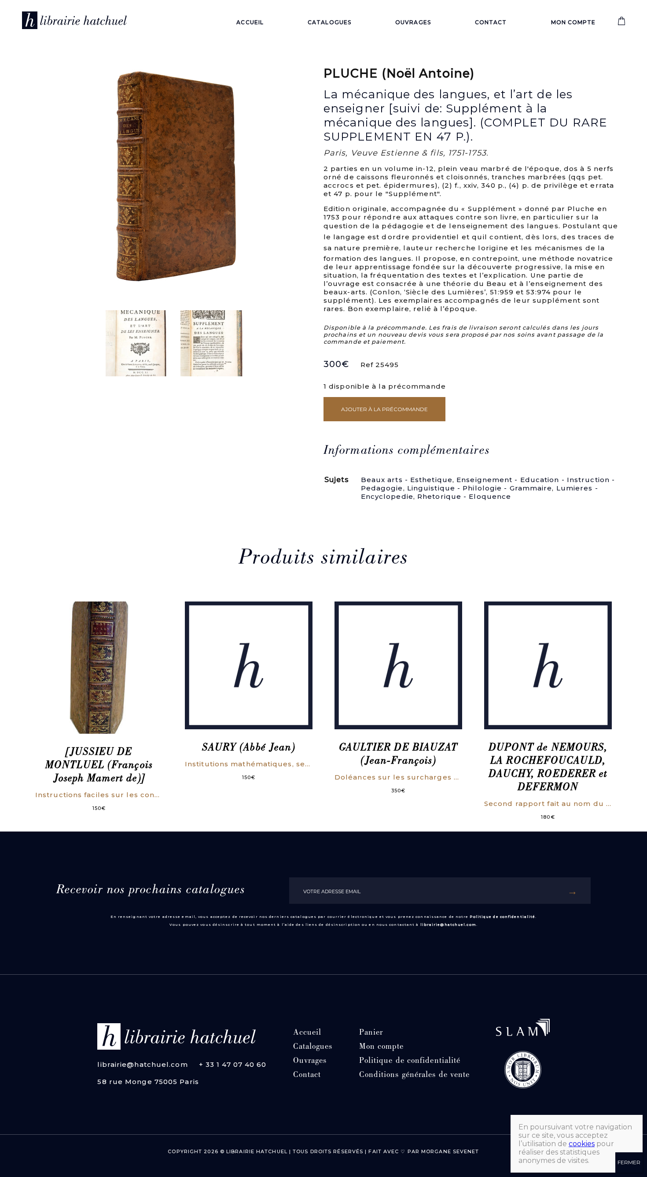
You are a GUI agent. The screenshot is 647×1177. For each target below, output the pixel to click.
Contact (491, 22)
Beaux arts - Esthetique (406, 479)
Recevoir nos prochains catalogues (150, 890)
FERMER (629, 1162)
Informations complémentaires (407, 451)
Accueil (250, 22)
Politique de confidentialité (502, 916)
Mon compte (573, 22)
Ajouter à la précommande (384, 409)
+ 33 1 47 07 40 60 (233, 1064)
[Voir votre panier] (621, 23)
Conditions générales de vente (414, 1075)
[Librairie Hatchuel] (74, 22)
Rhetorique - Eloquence (464, 496)
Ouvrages (413, 22)
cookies (582, 1144)
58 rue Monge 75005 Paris (148, 1081)
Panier (371, 1033)
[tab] (407, 451)
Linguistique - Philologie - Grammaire (479, 488)
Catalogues (329, 22)
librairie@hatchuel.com (448, 924)
